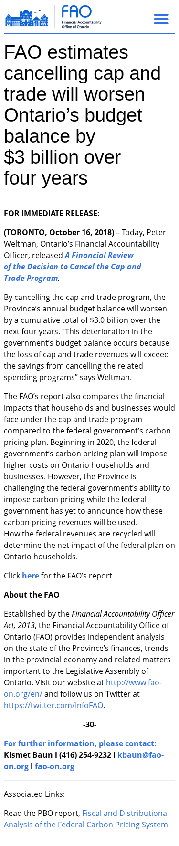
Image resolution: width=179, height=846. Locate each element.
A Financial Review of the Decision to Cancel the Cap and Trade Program (72, 266)
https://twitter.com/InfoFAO (53, 705)
